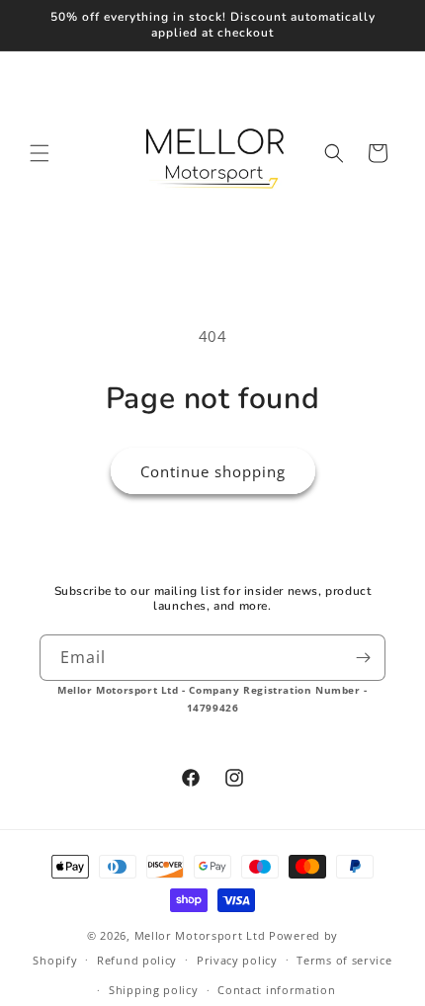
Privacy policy (237, 960)
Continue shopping (213, 471)
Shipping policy (154, 989)
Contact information (276, 989)
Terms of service (344, 960)
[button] (39, 153)
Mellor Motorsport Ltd (200, 935)
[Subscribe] (362, 657)
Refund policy (137, 960)
